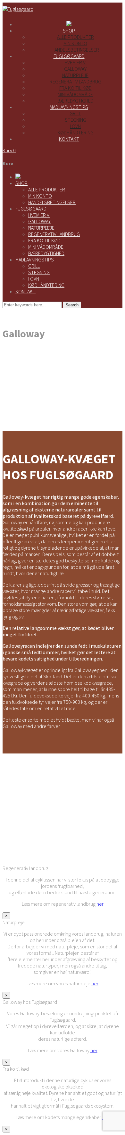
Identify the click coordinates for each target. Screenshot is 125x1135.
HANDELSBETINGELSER (52, 202)
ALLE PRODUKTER (46, 189)
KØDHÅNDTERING (46, 285)
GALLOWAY (39, 221)
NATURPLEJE (41, 228)
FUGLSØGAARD (30, 208)
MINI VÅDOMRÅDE (45, 247)
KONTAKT (25, 291)
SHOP (21, 183)
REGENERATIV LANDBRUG (54, 234)
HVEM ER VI (39, 215)
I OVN (33, 278)
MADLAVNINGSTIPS (34, 259)
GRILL (34, 266)
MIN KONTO (40, 196)
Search (72, 305)
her (100, 904)
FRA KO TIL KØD (44, 240)
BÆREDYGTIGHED (46, 253)
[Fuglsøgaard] (18, 9)
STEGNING (39, 272)
